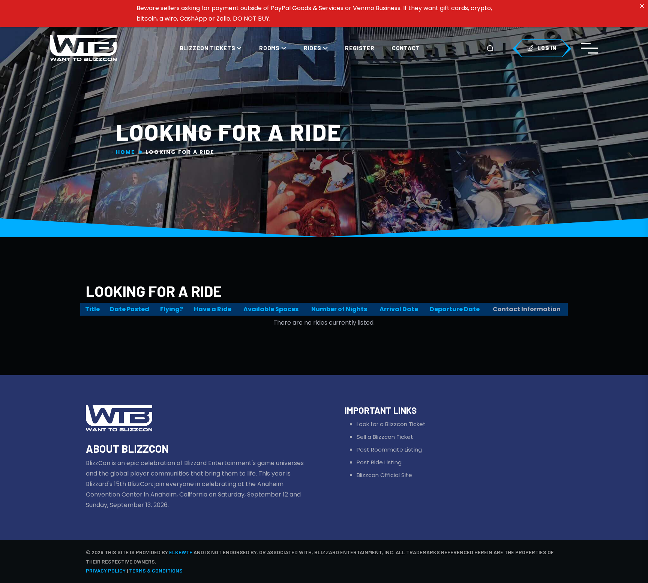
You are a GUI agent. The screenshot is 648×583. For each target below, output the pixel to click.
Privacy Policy (106, 570)
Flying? (171, 309)
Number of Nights (339, 309)
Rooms (270, 48)
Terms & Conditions (156, 570)
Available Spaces (270, 309)
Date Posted (129, 309)
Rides (313, 48)
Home (125, 152)
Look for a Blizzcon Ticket (391, 424)
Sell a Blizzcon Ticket (385, 437)
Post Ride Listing (379, 462)
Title (92, 309)
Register (359, 48)
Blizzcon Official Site (384, 475)
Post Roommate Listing (389, 449)
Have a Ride (212, 309)
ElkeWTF (180, 552)
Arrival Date (399, 309)
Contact (406, 48)
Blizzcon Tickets (208, 48)
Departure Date (455, 309)
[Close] (642, 6)
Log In (546, 48)
